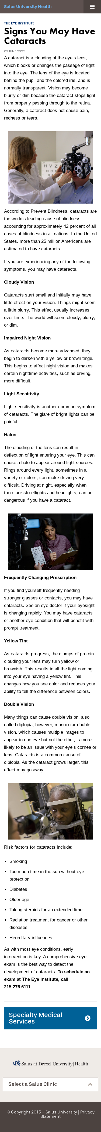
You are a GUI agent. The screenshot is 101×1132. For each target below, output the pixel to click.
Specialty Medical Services (35, 1018)
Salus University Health (28, 6)
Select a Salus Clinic (32, 1084)
